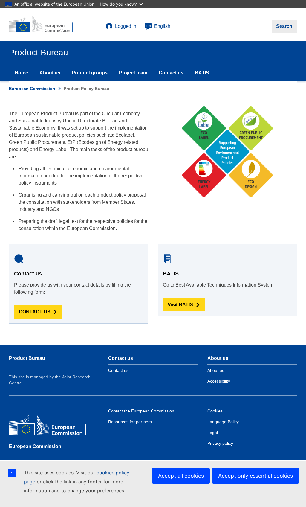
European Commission (32, 88)
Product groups (90, 72)
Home (21, 72)
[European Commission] (52, 426)
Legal (212, 432)
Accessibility (218, 381)
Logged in (125, 26)
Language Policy (223, 421)
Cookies (215, 411)
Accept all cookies (181, 476)
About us (49, 72)
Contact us (171, 72)
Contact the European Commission (141, 411)
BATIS (202, 72)
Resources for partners (130, 421)
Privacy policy (220, 443)
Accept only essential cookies (255, 476)
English (158, 26)
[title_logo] (45, 25)
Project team (133, 72)
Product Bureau (27, 358)
